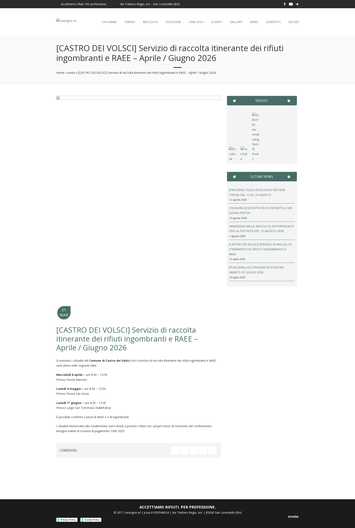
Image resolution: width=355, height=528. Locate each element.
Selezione (173, 22)
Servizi (130, 22)
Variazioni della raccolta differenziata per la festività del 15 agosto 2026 (261, 228)
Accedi (293, 22)
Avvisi (71, 73)
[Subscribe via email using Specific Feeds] (255, 159)
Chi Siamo (109, 22)
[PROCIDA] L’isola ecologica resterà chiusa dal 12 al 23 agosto (257, 192)
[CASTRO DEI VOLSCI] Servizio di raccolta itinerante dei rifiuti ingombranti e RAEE (260, 249)
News (254, 22)
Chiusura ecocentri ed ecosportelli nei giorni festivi (260, 210)
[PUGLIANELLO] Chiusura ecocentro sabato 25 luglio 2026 (256, 269)
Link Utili (196, 22)
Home (60, 73)
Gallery (236, 22)
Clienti (216, 22)
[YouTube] (244, 159)
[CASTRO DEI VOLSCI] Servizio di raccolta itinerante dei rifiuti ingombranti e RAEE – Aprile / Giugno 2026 (127, 339)
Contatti (273, 22)
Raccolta (150, 22)
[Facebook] (232, 159)
